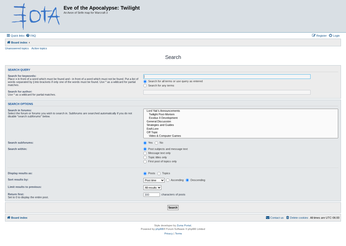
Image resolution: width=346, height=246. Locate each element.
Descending (197, 180)
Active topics (39, 48)
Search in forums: (20, 110)
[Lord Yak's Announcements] (241, 111)
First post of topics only (162, 161)
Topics (165, 173)
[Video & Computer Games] (241, 136)
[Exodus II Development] (241, 118)
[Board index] (35, 16)
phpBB (160, 229)
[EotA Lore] (241, 129)
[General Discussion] (241, 121)
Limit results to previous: (25, 186)
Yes (150, 142)
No (161, 142)
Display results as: (20, 173)
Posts (151, 173)
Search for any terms (160, 85)
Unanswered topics (17, 48)
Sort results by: (18, 179)
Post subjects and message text (167, 148)
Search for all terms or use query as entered (175, 81)
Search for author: (20, 91)
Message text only (159, 152)
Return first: (16, 194)
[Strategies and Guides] (241, 125)
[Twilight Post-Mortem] (241, 114)
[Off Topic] (241, 132)
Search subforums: (20, 142)
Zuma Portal (184, 225)
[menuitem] (31, 36)
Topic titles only (157, 157)
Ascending (177, 180)
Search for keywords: (22, 75)
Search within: (17, 148)
